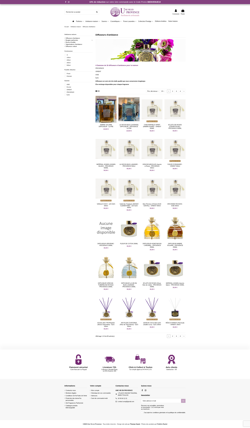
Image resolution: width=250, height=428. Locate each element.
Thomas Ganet (135, 424)
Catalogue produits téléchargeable (72, 406)
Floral (68, 73)
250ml (69, 62)
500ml (69, 65)
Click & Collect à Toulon (140, 367)
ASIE (68, 84)
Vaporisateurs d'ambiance (74, 44)
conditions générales (159, 412)
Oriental (69, 76)
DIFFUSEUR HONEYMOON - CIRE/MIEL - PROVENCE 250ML (152, 245)
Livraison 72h (109, 367)
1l (67, 55)
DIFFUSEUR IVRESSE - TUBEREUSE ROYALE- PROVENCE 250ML (106, 284)
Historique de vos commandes (101, 393)
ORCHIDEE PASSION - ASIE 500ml (175, 205)
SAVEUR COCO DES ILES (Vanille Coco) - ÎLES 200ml (152, 323)
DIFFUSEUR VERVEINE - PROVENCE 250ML (106, 244)
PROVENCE (70, 92)
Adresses (94, 395)
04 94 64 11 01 (122, 398)
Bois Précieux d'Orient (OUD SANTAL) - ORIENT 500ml (152, 205)
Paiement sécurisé (78, 367)
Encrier (69, 87)
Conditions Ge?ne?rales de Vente (76, 395)
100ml (69, 57)
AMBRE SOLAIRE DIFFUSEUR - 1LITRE (106, 125)
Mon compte (95, 390)
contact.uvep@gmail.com (126, 401)
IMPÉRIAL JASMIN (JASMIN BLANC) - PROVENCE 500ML (105, 166)
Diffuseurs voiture (71, 46)
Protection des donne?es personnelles (73, 399)
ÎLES (68, 95)
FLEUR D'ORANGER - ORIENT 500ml (175, 165)
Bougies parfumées (72, 40)
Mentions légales (71, 393)
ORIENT (69, 89)
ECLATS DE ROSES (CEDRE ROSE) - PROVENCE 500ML (175, 126)
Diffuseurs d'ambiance (73, 38)
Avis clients (171, 367)
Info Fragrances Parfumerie (74, 403)
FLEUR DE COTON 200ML (129, 243)
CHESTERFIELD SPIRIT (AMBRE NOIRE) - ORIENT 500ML (152, 126)
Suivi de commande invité (99, 398)
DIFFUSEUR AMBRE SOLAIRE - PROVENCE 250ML (175, 245)
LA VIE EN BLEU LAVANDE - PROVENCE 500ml (129, 165)
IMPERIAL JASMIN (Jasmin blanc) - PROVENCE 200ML (175, 284)
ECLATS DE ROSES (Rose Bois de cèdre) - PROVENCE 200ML (152, 284)
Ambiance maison (70, 34)
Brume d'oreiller (71, 42)
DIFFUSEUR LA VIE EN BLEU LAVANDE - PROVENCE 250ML (129, 284)
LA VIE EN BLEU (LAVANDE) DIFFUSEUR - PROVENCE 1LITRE (128, 126)
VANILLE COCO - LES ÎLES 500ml (106, 205)
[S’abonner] (183, 401)
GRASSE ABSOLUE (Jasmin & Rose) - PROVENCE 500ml (152, 166)
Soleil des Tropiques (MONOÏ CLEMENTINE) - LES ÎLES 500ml (129, 205)
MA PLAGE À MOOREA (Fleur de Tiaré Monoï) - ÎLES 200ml (129, 324)
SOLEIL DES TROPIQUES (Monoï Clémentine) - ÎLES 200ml (106, 324)
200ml (69, 60)
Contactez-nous (71, 390)
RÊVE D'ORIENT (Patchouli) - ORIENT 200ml (175, 323)
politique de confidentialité (177, 412)
